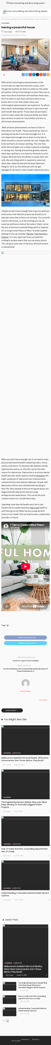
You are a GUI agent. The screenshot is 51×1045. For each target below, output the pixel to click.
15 (49, 855)
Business (6, 23)
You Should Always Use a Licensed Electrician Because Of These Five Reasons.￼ (25, 670)
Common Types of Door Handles (26, 660)
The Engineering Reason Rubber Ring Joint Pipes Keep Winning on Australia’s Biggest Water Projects (24, 805)
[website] (4, 700)
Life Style (17, 753)
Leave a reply (11, 710)
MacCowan (8, 32)
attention (40, 475)
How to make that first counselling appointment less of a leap (24, 850)
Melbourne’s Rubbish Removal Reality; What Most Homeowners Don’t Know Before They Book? (24, 759)
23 (49, 899)
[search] (46, 12)
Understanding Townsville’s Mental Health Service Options (25, 894)
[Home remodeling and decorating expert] (25, 10)
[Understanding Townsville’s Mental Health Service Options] (25, 875)
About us (35, 1039)
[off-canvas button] (4, 12)
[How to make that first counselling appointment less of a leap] (25, 831)
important (34, 507)
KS (7, 625)
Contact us (25, 1039)
